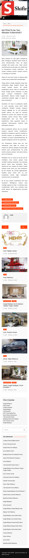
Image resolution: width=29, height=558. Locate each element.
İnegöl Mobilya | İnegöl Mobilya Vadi (12, 508)
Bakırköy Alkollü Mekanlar (10, 543)
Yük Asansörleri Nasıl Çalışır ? (11, 465)
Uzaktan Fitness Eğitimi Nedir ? (11, 440)
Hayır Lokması (7, 536)
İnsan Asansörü (7, 505)
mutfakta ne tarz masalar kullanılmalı (13, 208)
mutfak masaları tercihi (9, 205)
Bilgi (4, 38)
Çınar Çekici (6, 539)
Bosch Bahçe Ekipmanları (10, 415)
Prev (6, 227)
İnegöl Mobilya (7, 301)
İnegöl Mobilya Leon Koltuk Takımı (12, 519)
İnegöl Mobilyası (7, 403)
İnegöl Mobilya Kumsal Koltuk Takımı (13, 522)
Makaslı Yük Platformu (9, 512)
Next (23, 227)
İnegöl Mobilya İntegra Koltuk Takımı (12, 526)
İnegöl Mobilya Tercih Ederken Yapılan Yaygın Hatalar (13, 469)
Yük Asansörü (7, 411)
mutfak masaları (8, 199)
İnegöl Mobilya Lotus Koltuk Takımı (12, 515)
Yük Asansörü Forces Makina (11, 487)
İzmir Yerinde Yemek (10, 332)
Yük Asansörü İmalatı (8, 417)
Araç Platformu (8, 277)
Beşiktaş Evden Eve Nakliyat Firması (13, 454)
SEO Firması (6, 405)
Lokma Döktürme (7, 533)
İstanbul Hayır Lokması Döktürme (12, 494)
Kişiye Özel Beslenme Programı (11, 458)
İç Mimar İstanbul (7, 407)
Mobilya (14, 38)
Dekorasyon (9, 38)
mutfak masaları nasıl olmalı (11, 202)
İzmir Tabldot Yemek (10, 251)
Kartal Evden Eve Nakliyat (10, 447)
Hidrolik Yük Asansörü (9, 480)
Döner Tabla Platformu (10, 359)
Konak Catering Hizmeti (9, 444)
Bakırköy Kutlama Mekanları (10, 498)
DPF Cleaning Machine (9, 413)
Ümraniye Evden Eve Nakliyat (11, 477)
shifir (4, 36)
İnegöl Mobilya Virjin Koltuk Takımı (12, 529)
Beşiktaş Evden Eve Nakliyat (10, 419)
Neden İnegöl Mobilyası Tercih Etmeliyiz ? (14, 491)
